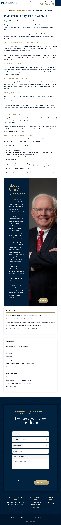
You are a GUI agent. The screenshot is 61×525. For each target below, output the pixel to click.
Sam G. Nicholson (14, 199)
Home (6, 11)
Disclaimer (28, 519)
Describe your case (30, 457)
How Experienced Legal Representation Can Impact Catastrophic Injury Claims (27, 315)
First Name (16, 434)
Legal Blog (9, 360)
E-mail (15, 451)
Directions (36, 507)
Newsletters (9, 370)
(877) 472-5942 (19, 502)
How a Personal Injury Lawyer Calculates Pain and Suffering (22, 329)
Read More (43, 300)
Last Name (16, 440)
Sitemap (34, 519)
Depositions (9, 350)
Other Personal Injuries (12, 373)
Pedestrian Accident (11, 376)
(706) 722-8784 (46, 4)
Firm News (9, 356)
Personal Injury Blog (17, 11)
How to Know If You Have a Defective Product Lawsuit (20, 318)
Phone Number (18, 445)
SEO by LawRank (30, 521)
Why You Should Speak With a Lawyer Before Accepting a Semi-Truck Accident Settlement (30, 322)
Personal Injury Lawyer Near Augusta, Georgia (33, 21)
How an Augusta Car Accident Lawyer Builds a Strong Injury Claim (23, 325)
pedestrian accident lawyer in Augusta (21, 172)
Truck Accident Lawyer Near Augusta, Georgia (18, 383)
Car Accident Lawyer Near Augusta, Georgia (18, 346)
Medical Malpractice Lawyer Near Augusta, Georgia (20, 363)
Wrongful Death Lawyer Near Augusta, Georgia (19, 387)
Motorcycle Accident (11, 366)
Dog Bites (9, 353)
